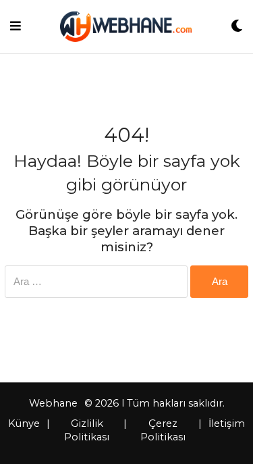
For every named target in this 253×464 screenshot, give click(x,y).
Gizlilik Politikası (86, 430)
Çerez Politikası (163, 430)
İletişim (226, 423)
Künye (24, 423)
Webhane (53, 403)
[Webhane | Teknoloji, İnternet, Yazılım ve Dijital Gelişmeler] (126, 26)
